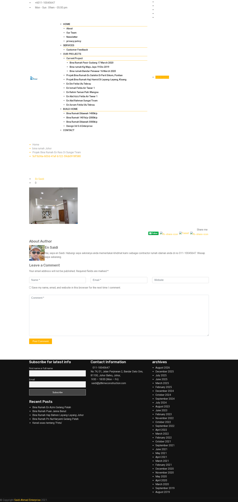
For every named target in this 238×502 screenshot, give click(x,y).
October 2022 (163, 422)
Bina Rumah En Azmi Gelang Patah (51, 407)
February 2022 (163, 437)
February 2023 (163, 414)
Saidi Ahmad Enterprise (27, 500)
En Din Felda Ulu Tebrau (78, 83)
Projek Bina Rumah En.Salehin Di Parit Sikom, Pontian (94, 75)
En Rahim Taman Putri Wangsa (82, 92)
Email (32, 379)
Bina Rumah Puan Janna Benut (49, 411)
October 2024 (163, 394)
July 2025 (161, 375)
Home (66, 24)
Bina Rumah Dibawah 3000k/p (81, 122)
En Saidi (39, 178)
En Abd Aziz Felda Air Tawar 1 (81, 96)
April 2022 (161, 429)
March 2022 (162, 433)
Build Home (70, 109)
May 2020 (161, 476)
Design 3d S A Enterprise (79, 126)
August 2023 (162, 406)
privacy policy (73, 41)
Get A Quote (162, 77)
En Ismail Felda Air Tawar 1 (80, 88)
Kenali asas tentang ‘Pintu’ (47, 422)
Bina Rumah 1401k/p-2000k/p (81, 117)
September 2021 (165, 445)
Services (68, 45)
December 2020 (164, 468)
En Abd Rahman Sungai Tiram (82, 100)
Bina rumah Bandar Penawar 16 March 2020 (93, 71)
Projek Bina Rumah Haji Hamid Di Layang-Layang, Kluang (96, 79)
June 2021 (161, 449)
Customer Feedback (77, 49)
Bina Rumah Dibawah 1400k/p (81, 113)
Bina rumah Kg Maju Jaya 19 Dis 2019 (89, 67)
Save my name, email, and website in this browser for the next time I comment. (76, 287)
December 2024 (164, 390)
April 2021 (161, 457)
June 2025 (161, 379)
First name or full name (41, 368)
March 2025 (162, 383)
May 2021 (161, 453)
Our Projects (72, 53)
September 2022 (165, 425)
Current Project (74, 58)
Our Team (71, 32)
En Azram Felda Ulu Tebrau (80, 105)
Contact (68, 130)
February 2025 (163, 387)
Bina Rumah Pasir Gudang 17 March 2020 (91, 62)
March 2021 (162, 460)
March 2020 (162, 484)
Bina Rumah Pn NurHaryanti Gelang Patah (55, 419)
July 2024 (161, 402)
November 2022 (164, 418)
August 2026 (162, 367)
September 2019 (165, 488)
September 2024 (165, 398)
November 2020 (164, 472)
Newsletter (72, 37)
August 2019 (162, 492)
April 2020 (161, 480)
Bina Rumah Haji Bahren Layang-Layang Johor (58, 415)
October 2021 (163, 441)
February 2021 (163, 464)
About (69, 28)
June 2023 (161, 410)
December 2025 (164, 371)
